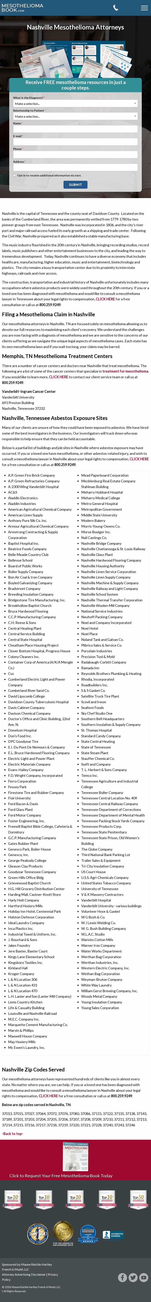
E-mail (17, 136)
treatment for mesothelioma (125, 371)
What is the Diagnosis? (28, 97)
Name (17, 123)
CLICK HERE (105, 299)
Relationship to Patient (28, 110)
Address (18, 161)
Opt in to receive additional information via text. (49, 175)
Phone (17, 149)
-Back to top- (12, 1133)
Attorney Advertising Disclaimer (24, 1274)
